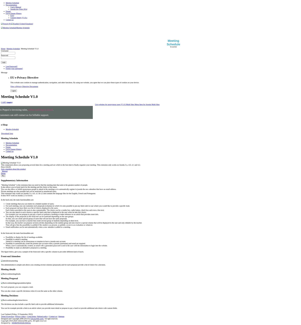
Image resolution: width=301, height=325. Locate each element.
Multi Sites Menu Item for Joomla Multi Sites (143, 105)
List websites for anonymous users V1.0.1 (110, 105)
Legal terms (31, 316)
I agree (13, 91)
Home (3, 49)
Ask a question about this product (13, 169)
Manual (5, 171)
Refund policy (42, 316)
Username (4, 51)
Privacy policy (20, 316)
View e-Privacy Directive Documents (24, 87)
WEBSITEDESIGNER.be (21, 323)
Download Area (7, 134)
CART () (7, 102)
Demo (3, 173)
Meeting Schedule (13, 49)
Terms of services (7, 316)
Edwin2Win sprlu (37, 319)
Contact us (53, 316)
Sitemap (61, 316)
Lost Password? (11, 66)
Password (4, 55)
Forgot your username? (14, 69)
